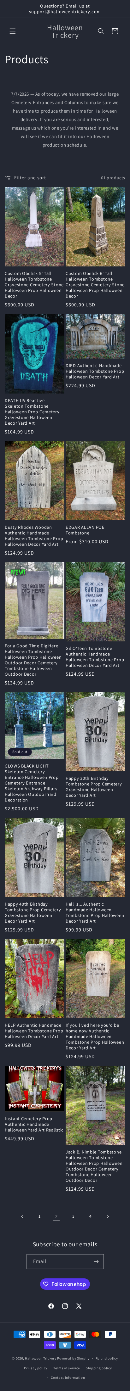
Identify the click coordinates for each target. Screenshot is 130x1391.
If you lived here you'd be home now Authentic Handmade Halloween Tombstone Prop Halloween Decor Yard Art (95, 1036)
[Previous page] (22, 1216)
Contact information (68, 1377)
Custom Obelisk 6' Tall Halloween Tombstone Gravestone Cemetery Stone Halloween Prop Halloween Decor (95, 285)
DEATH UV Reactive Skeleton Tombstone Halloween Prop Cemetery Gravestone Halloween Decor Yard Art (32, 412)
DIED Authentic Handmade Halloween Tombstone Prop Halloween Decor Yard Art (95, 371)
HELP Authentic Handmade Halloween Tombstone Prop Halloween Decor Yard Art (34, 1030)
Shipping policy (99, 1368)
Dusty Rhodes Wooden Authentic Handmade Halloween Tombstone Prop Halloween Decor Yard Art (34, 535)
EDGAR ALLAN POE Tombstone (85, 530)
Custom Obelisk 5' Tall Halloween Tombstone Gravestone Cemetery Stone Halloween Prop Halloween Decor (34, 285)
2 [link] (56, 1216)
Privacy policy (35, 1368)
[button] (13, 31)
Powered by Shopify (73, 1358)
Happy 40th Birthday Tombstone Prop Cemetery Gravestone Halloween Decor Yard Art (33, 912)
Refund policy (107, 1358)
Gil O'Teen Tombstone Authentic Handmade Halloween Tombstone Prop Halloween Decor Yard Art (95, 656)
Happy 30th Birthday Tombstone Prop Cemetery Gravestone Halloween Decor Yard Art (94, 786)
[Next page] (108, 1216)
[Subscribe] (96, 1261)
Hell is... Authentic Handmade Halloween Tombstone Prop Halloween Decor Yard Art (95, 912)
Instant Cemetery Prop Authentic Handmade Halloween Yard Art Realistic (34, 1124)
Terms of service (66, 1368)
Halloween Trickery (40, 1358)
